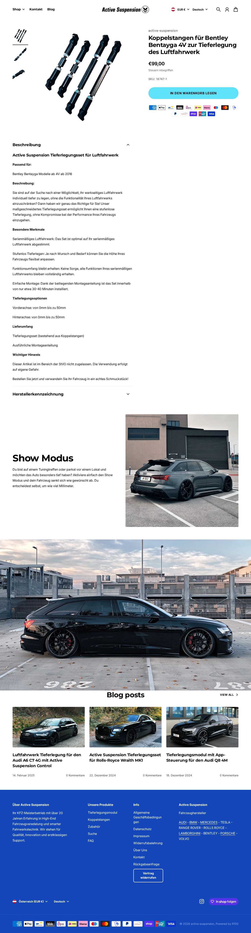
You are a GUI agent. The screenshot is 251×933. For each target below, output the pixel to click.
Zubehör (94, 827)
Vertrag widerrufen (148, 875)
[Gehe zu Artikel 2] (20, 55)
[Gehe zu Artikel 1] (20, 36)
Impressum (141, 836)
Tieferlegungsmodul (102, 812)
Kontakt (139, 857)
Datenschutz (142, 829)
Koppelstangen (99, 820)
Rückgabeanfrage (146, 864)
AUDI (182, 822)
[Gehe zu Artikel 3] (20, 73)
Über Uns (140, 850)
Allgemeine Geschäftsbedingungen (147, 817)
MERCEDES (208, 822)
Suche (92, 834)
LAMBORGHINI (189, 833)
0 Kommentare (75, 775)
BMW (193, 822)
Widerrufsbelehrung (148, 843)
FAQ (91, 841)
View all (227, 694)
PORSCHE (227, 833)
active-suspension (163, 30)
